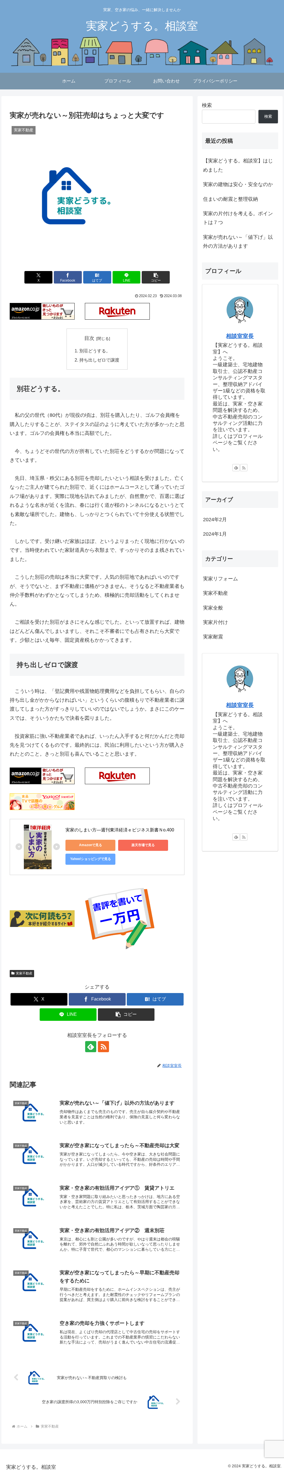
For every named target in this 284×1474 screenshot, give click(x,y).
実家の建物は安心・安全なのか (238, 184)
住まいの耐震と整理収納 (230, 199)
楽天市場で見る (143, 845)
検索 (207, 105)
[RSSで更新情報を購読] (103, 1046)
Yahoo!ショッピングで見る (90, 859)
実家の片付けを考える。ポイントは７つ (238, 218)
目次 (89, 338)
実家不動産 (24, 973)
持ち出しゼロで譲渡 (99, 359)
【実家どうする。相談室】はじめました (238, 165)
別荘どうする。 (94, 350)
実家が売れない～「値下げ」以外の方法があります (238, 241)
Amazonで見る (90, 845)
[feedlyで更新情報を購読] (90, 1046)
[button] (156, 277)
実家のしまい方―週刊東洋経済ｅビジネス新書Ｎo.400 (119, 830)
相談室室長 (240, 336)
